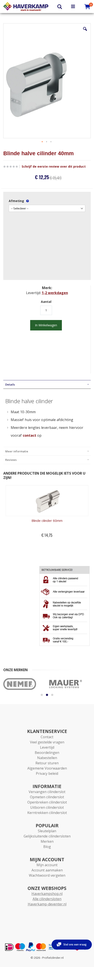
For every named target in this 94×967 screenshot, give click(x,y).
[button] (85, 32)
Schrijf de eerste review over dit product (54, 166)
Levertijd (47, 747)
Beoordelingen (47, 752)
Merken (47, 841)
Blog (47, 846)
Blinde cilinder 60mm (47, 520)
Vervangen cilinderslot (47, 791)
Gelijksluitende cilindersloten (47, 836)
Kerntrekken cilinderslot (47, 812)
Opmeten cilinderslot (47, 797)
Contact (47, 737)
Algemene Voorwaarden (47, 768)
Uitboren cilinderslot (47, 807)
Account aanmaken (47, 870)
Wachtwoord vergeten (47, 875)
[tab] (47, 384)
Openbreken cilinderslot (47, 802)
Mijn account (47, 865)
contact (30, 435)
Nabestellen (47, 757)
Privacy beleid (47, 773)
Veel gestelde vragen (47, 742)
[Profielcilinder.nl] (25, 6)
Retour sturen (47, 763)
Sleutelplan (47, 831)
